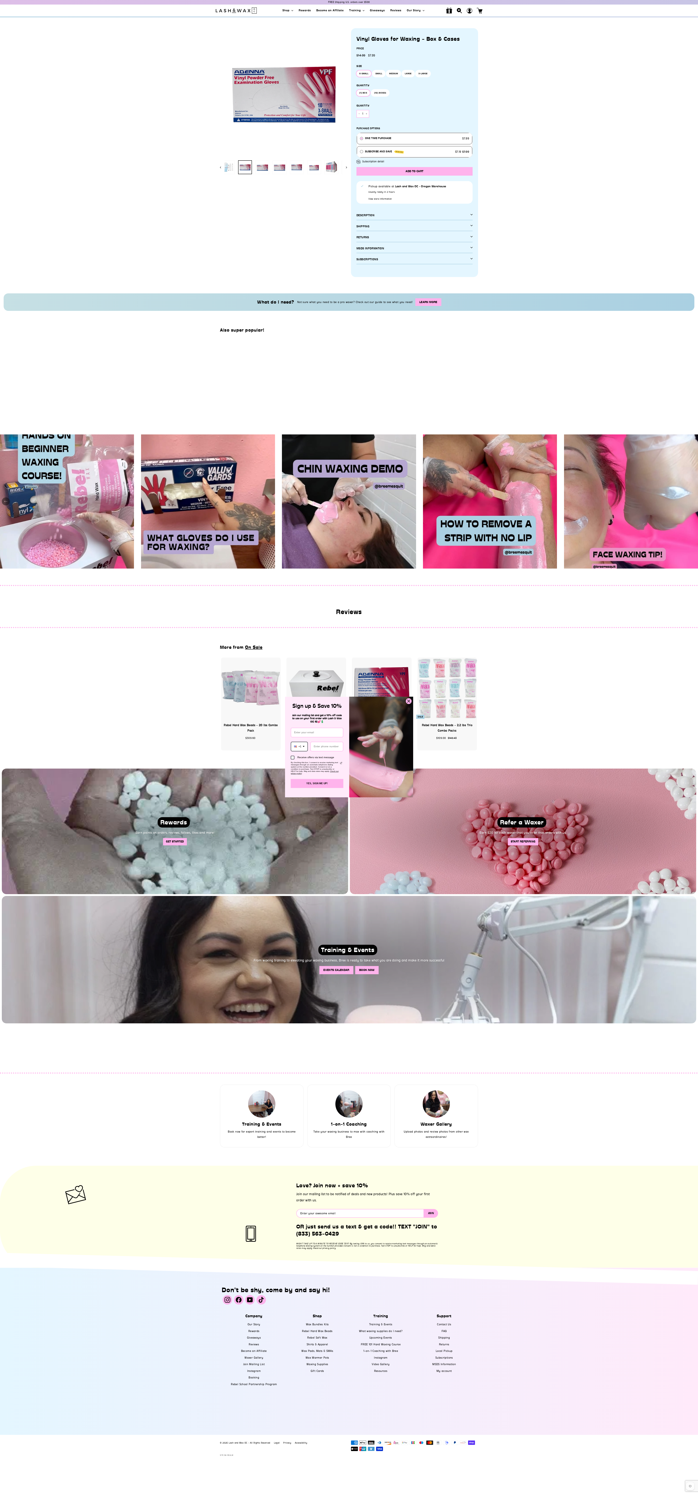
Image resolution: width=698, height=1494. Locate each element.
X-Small (363, 73)
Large (408, 73)
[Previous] (222, 167)
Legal (277, 1443)
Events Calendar (336, 970)
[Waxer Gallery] (436, 1104)
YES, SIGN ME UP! (317, 783)
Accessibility (301, 1443)
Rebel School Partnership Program (254, 1384)
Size (359, 66)
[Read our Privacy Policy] (341, 763)
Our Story (414, 10)
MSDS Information (444, 1364)
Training (355, 10)
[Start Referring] (523, 831)
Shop (286, 10)
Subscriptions (367, 259)
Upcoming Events (380, 1337)
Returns (362, 237)
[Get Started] (175, 831)
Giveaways (377, 10)
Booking (253, 1377)
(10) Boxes (380, 93)
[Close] (408, 701)
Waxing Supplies (317, 1364)
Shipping (362, 226)
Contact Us (444, 1324)
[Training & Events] (261, 1104)
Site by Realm (226, 1455)
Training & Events (380, 1324)
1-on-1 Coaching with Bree (380, 1351)
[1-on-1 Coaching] (349, 1104)
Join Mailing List (254, 1364)
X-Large (423, 73)
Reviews (395, 10)
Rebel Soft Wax (317, 1337)
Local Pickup (444, 1351)
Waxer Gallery (253, 1357)
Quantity (362, 85)
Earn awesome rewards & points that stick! (349, 2)
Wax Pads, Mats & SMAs (317, 1351)
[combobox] (299, 746)
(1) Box (363, 93)
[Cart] (480, 10)
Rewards (305, 10)
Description (365, 215)
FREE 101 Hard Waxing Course (381, 1344)
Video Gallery (381, 1364)
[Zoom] (283, 93)
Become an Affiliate (330, 10)
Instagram (254, 1371)
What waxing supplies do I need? (381, 1331)
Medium (393, 73)
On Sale (253, 647)
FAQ (444, 1331)
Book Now (367, 970)
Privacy (287, 1443)
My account (444, 1371)
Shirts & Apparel (317, 1344)
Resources (380, 1371)
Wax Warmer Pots (317, 1357)
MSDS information (370, 248)
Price (360, 48)
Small (378, 73)
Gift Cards (317, 1371)
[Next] (344, 167)
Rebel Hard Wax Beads (317, 1331)
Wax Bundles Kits (317, 1324)
